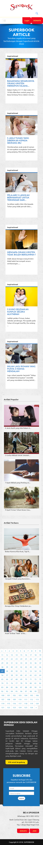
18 (35, 655)
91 (40, 687)
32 (17, 663)
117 (20, 703)
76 (12, 683)
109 (14, 699)
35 (31, 663)
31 (12, 663)
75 (7, 683)
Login (26, 20)
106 (37, 695)
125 (25, 707)
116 (14, 703)
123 (14, 707)
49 (12, 671)
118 (25, 703)
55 (40, 671)
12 (7, 655)
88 (26, 687)
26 (31, 659)
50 (17, 671)
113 (37, 699)
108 (8, 699)
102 (14, 695)
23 (17, 659)
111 (25, 699)
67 (12, 679)
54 (35, 671)
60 (21, 675)
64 (40, 675)
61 (26, 675)
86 (17, 687)
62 (31, 675)
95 (17, 691)
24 (21, 659)
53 (31, 671)
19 (40, 655)
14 (17, 655)
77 (17, 683)
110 (20, 699)
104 (25, 695)
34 (26, 663)
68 (17, 679)
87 (21, 687)
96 (21, 691)
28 (40, 659)
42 (21, 667)
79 (26, 683)
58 (12, 675)
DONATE (37, 20)
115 (8, 703)
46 (40, 667)
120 (37, 703)
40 (12, 667)
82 (40, 683)
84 (7, 687)
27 (35, 659)
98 (31, 691)
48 (7, 671)
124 (20, 707)
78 (21, 683)
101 (8, 695)
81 (35, 683)
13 (12, 655)
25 (26, 659)
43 (26, 667)
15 (21, 655)
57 (7, 675)
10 (40, 651)
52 (26, 671)
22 (12, 659)
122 (8, 707)
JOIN (34, 831)
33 (21, 663)
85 (12, 687)
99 (35, 691)
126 (31, 707)
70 (26, 679)
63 (35, 675)
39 (7, 667)
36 (35, 663)
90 (35, 687)
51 (21, 671)
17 (31, 655)
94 (12, 691)
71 (31, 679)
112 (31, 699)
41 (17, 667)
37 (40, 663)
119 (31, 703)
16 (26, 655)
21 (7, 659)
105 (31, 695)
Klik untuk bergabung (16, 762)
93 (7, 691)
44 (31, 667)
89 (31, 687)
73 (40, 679)
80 (31, 683)
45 (35, 667)
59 (17, 675)
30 (7, 663)
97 (26, 691)
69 (21, 679)
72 (35, 679)
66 (7, 679)
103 (20, 695)
